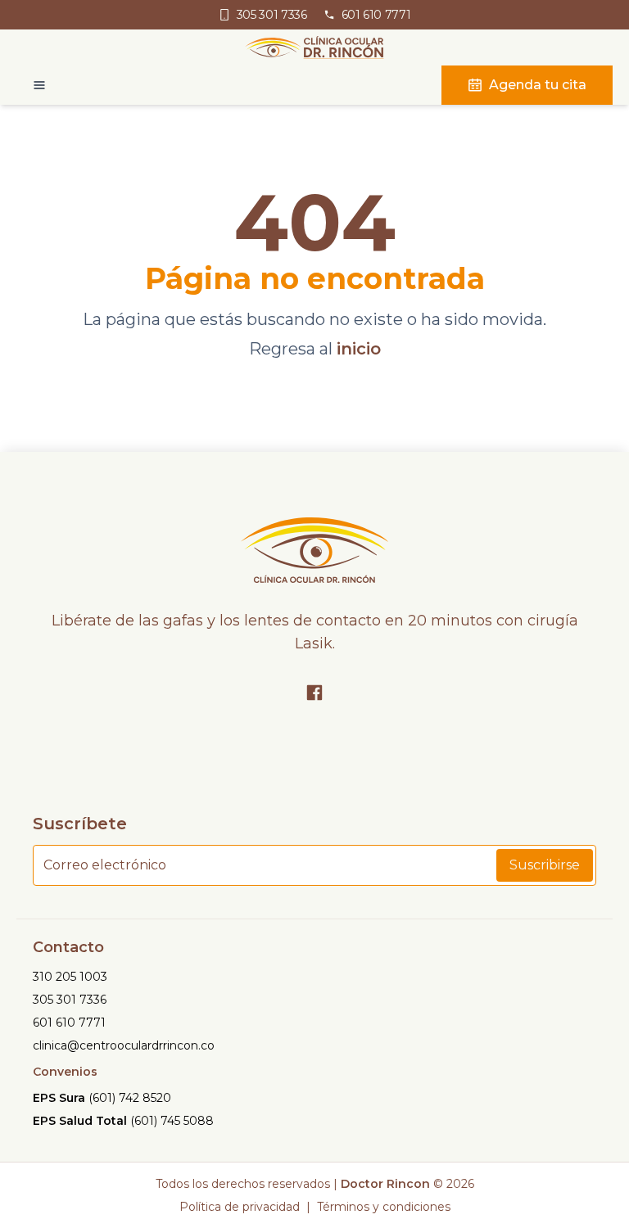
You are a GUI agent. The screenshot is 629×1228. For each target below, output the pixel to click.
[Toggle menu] (31, 85)
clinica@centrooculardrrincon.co (124, 1045)
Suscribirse (544, 865)
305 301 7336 (69, 999)
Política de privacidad (239, 1206)
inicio (359, 349)
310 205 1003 (70, 976)
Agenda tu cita (537, 85)
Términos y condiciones (383, 1206)
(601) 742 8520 (129, 1097)
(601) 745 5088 (172, 1120)
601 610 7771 (69, 1022)
